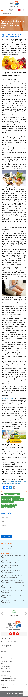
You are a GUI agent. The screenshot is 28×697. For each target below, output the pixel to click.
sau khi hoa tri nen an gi (17, 499)
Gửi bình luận (6, 536)
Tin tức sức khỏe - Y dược (8, 548)
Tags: (2, 494)
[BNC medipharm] (14, 626)
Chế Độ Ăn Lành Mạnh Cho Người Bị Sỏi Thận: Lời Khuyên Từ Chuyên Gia (13, 571)
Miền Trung (3, 651)
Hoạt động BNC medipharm (8, 546)
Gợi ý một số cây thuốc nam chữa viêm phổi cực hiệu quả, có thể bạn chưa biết (13, 561)
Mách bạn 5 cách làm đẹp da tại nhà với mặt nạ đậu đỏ (13, 596)
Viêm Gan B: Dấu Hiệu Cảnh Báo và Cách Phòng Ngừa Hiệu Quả (13, 591)
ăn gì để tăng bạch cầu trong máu (12, 494)
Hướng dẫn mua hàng (6, 671)
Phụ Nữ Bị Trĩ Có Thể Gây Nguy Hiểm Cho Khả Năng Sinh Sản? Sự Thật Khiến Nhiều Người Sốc (13, 581)
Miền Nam (3, 654)
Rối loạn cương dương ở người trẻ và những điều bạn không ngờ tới (13, 586)
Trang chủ (4, 25)
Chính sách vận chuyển (6, 663)
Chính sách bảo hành (6, 666)
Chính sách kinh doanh (6, 661)
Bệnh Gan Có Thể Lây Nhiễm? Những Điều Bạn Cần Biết (13, 556)
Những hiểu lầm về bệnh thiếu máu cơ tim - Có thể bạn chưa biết (13, 601)
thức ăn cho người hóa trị (8, 502)
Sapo (17, 695)
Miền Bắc (3, 649)
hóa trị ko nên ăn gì (6, 499)
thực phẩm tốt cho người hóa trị (9, 504)
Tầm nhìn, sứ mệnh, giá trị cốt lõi (8, 641)
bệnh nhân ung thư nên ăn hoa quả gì (10, 496)
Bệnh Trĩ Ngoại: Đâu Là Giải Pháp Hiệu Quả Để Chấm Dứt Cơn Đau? (12, 566)
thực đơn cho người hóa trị (8, 507)
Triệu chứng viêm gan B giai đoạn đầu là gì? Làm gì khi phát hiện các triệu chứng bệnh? (13, 576)
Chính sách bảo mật (5, 668)
